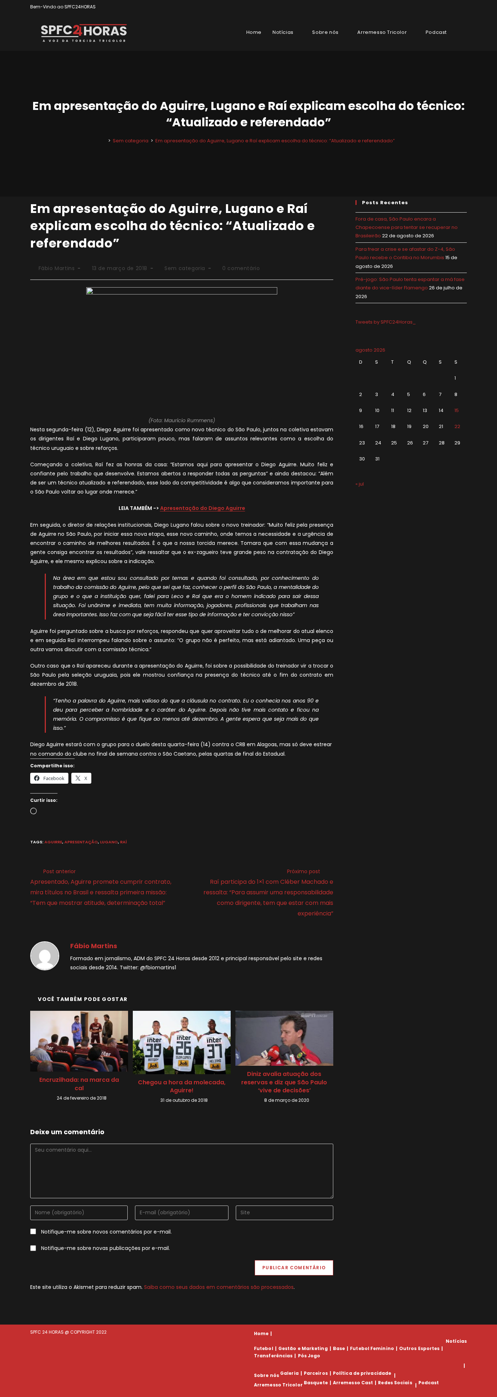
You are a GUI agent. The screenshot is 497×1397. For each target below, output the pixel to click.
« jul (359, 483)
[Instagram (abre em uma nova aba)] (456, 7)
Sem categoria (184, 268)
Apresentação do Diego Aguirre (202, 508)
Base (339, 1348)
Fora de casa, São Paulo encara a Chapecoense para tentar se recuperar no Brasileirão (406, 227)
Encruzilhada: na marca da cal (79, 1084)
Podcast (428, 1383)
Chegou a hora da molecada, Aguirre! (182, 1087)
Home (261, 1333)
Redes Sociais (395, 1383)
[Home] (104, 140)
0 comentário (241, 268)
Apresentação (81, 842)
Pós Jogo (309, 1356)
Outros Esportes (419, 1348)
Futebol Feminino (372, 1348)
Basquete (316, 1383)
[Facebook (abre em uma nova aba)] (448, 7)
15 (456, 410)
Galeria (289, 1373)
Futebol (263, 1348)
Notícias (456, 1341)
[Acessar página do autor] (44, 955)
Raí (123, 842)
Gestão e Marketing (303, 1348)
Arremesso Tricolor (278, 1385)
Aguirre (53, 842)
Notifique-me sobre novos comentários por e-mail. (106, 1231)
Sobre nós (266, 1375)
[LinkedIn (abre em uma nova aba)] (464, 7)
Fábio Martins (57, 268)
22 (457, 426)
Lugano (109, 842)
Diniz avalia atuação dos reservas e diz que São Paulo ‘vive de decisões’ (284, 1082)
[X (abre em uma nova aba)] (440, 7)
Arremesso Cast (353, 1383)
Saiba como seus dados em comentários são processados (219, 1287)
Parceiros (316, 1373)
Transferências (273, 1356)
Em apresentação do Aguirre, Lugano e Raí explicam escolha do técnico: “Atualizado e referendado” (275, 140)
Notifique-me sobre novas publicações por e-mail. (105, 1248)
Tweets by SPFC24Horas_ (385, 321)
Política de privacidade (362, 1373)
